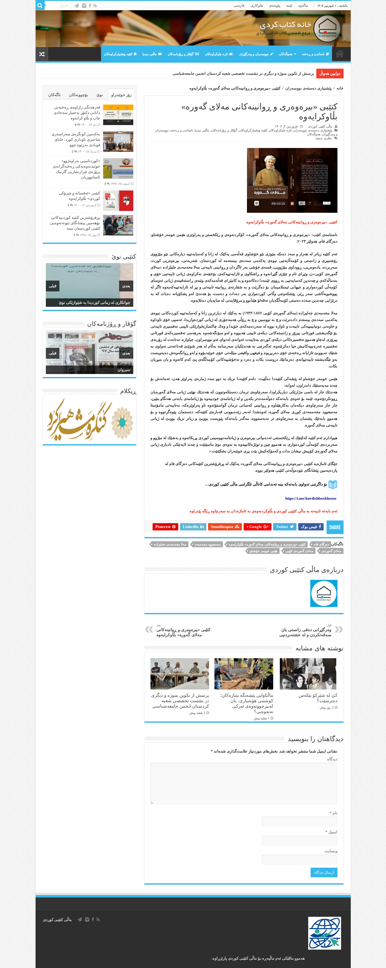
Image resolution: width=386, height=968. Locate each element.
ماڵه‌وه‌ (303, 5)
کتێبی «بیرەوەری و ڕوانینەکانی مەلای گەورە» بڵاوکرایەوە (267, 544)
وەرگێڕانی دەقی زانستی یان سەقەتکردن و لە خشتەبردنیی (305, 630)
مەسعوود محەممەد (208, 544)
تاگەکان (54, 95)
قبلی (52, 286)
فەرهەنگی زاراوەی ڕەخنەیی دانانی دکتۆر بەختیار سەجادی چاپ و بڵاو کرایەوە (77, 112)
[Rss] (95, 5)
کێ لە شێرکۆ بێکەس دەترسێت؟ (318, 698)
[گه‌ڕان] (40, 5)
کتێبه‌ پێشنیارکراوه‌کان (118, 54)
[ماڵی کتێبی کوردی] (193, 28)
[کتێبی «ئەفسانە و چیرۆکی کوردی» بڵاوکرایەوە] (118, 200)
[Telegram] (76, 5)
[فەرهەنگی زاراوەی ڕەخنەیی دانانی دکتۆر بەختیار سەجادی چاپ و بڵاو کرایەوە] (118, 115)
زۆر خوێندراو (121, 95)
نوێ (99, 95)
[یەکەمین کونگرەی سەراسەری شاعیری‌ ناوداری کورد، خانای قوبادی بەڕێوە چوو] (118, 141)
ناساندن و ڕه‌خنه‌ (313, 54)
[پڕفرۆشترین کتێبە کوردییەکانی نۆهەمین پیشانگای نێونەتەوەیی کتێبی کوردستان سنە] (118, 225)
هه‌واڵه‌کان (286, 54)
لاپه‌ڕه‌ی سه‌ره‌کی (340, 53)
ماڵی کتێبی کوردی (320, 126)
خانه (340, 88)
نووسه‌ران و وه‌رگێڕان (254, 54)
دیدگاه (332, 759)
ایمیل (331, 832)
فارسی (239, 5)
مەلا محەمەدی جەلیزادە (170, 544)
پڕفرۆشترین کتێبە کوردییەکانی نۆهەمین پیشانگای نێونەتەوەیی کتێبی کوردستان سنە (75, 223)
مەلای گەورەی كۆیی (299, 551)
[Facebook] (90, 5)
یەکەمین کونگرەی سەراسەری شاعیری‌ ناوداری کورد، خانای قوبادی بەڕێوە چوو (76, 139)
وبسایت (330, 851)
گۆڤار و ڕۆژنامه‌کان (181, 54)
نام (333, 813)
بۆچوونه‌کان (78, 95)
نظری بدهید (323, 138)
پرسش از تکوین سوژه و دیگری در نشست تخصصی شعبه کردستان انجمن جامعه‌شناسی (243, 73)
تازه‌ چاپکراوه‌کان (216, 54)
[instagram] (84, 5)
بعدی (126, 286)
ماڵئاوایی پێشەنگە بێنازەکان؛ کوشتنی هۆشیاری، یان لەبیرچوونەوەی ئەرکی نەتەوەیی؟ (246, 703)
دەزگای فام (321, 544)
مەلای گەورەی (331, 551)
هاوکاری (257, 5)
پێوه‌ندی (274, 5)
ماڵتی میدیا (149, 54)
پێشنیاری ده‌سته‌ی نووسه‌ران (308, 88)
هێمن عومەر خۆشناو (263, 551)
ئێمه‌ (289, 5)
